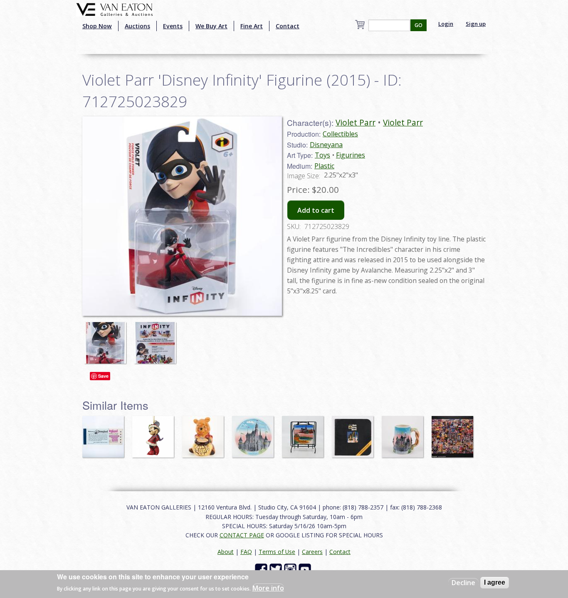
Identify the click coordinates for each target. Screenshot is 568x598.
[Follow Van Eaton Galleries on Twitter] (276, 569)
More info (268, 588)
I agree (494, 582)
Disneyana (326, 144)
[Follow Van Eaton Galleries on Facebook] (262, 569)
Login (445, 23)
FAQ (246, 552)
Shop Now (97, 26)
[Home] (114, 8)
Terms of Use (277, 552)
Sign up (476, 23)
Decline (463, 582)
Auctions (137, 26)
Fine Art (251, 26)
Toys (322, 155)
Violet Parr (355, 122)
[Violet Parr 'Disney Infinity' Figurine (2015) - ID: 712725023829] (107, 338)
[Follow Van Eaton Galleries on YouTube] (306, 569)
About (225, 552)
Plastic (324, 165)
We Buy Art (211, 26)
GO (418, 25)
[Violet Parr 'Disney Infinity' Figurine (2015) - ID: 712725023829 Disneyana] (182, 215)
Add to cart (315, 210)
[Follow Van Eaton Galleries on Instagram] (291, 569)
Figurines (350, 155)
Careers (312, 552)
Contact (287, 26)
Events (173, 26)
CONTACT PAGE (242, 535)
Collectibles (340, 133)
